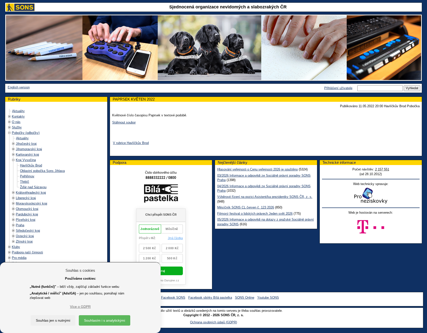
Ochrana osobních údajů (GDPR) (213, 322)
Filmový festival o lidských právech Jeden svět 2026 (255, 213)
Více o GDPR (80, 307)
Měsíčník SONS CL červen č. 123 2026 (245, 207)
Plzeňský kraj (25, 220)
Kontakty (18, 116)
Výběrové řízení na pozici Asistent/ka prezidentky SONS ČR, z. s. (264, 197)
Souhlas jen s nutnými (53, 320)
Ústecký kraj (25, 236)
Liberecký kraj (26, 198)
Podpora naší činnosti (27, 252)
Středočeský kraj (28, 230)
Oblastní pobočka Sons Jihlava (42, 171)
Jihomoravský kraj (29, 149)
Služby (17, 127)
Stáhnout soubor (124, 122)
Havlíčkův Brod (31, 165)
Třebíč (24, 182)
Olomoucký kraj (27, 209)
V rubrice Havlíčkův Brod (131, 143)
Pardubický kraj (27, 214)
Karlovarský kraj (27, 154)
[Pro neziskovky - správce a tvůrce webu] (370, 195)
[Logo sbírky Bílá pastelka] (161, 194)
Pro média (19, 258)
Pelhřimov (27, 176)
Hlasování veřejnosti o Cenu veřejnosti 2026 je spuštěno (257, 169)
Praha (20, 225)
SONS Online (244, 297)
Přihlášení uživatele (338, 88)
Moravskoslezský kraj (31, 203)
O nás (16, 122)
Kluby (16, 247)
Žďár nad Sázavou (33, 187)
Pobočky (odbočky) (26, 133)
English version (19, 87)
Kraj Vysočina (26, 160)
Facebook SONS (173, 297)
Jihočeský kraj (26, 144)
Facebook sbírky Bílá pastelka (210, 297)
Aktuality (18, 111)
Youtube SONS (268, 297)
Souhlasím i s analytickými (104, 320)
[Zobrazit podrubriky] (9, 116)
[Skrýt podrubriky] (9, 133)
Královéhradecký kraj (31, 192)
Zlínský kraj (24, 241)
